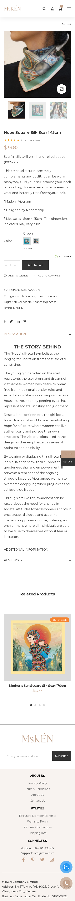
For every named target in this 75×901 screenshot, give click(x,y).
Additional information (26, 549)
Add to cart (35, 265)
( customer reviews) (30, 140)
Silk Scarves (27, 296)
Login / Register (52, 8)
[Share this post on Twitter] (11, 321)
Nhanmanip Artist (44, 302)
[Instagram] (51, 860)
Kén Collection (21, 302)
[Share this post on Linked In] (18, 321)
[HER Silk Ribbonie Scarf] (69, 24)
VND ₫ (66, 462)
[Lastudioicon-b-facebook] (23, 860)
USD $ (66, 454)
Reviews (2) (14, 560)
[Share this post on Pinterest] (24, 321)
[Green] (36, 241)
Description (15, 334)
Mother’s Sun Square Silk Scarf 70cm (37, 686)
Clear (29, 248)
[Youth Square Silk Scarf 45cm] (63, 24)
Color (8, 241)
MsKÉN (18, 308)
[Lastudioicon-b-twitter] (42, 860)
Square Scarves (47, 296)
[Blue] (27, 241)
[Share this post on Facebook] (5, 321)
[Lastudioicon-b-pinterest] (33, 860)
